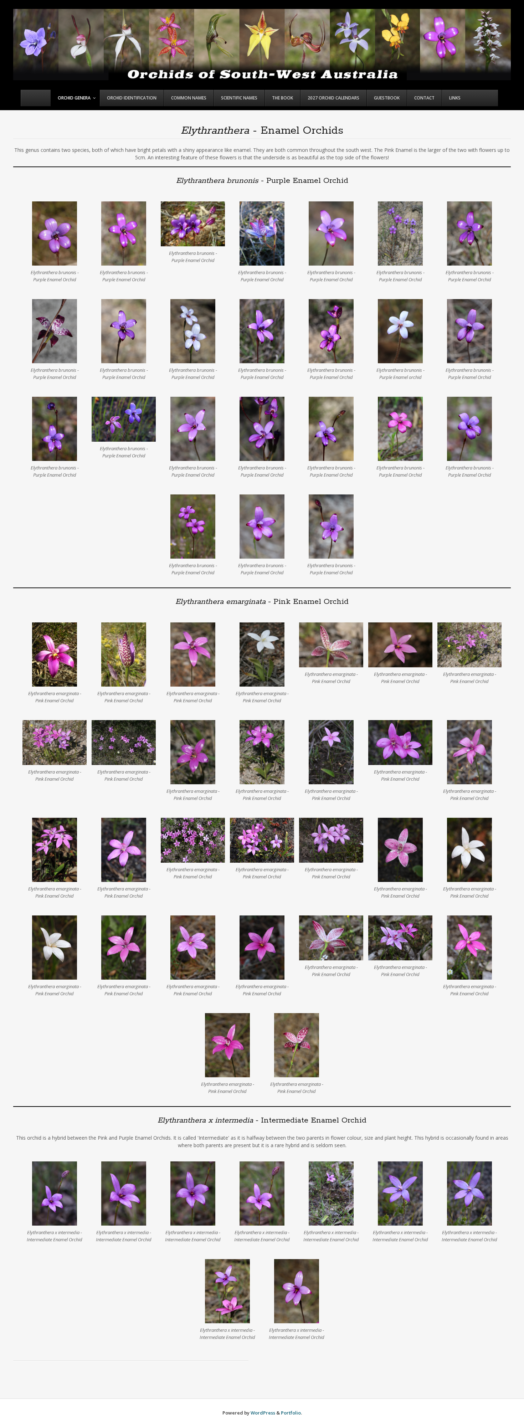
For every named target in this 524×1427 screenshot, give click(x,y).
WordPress (263, 1413)
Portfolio (291, 1413)
